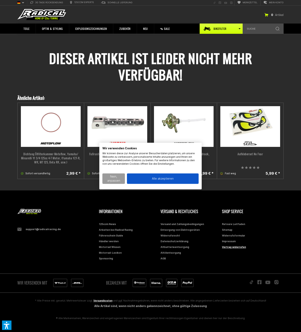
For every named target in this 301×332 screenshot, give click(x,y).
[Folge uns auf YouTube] (267, 283)
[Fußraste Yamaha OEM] (117, 126)
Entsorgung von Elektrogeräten (180, 229)
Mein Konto (276, 2)
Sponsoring (106, 258)
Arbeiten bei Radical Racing (116, 229)
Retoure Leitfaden (233, 224)
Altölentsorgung (171, 252)
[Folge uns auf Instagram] (276, 283)
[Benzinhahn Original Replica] (184, 126)
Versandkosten (102, 300)
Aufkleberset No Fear (250, 154)
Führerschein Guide (111, 235)
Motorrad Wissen (109, 247)
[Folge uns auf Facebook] (259, 283)
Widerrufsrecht (170, 235)
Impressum (229, 241)
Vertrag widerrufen (234, 247)
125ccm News (107, 224)
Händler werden (109, 241)
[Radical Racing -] (57, 211)
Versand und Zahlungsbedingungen (182, 224)
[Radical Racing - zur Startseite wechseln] (41, 14)
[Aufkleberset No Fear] (250, 126)
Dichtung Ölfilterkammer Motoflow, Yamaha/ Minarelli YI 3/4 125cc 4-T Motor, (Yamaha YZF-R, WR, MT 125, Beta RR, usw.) (50, 158)
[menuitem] (46, 2)
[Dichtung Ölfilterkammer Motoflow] (51, 126)
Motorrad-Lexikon (110, 252)
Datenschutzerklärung (174, 241)
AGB (163, 258)
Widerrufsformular (233, 235)
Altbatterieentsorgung (175, 247)
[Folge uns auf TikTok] (251, 283)
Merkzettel (250, 2)
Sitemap (227, 229)
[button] (6, 325)
